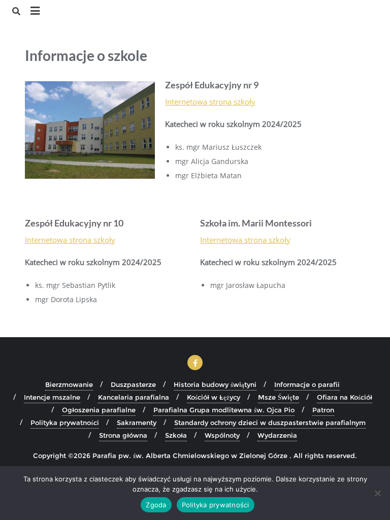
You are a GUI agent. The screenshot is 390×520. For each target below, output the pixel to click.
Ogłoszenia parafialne (99, 410)
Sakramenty (136, 422)
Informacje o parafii (307, 384)
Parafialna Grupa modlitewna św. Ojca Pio (224, 410)
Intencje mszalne (52, 397)
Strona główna (123, 435)
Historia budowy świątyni (215, 384)
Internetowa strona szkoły (210, 101)
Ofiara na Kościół (344, 397)
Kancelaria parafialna (133, 397)
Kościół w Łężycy (213, 397)
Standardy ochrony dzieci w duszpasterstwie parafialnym (270, 422)
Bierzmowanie (69, 384)
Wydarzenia (277, 435)
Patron (323, 410)
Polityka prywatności (64, 422)
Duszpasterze (133, 384)
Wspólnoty (222, 435)
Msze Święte (278, 397)
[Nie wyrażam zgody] (377, 493)
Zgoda (156, 505)
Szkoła (176, 435)
